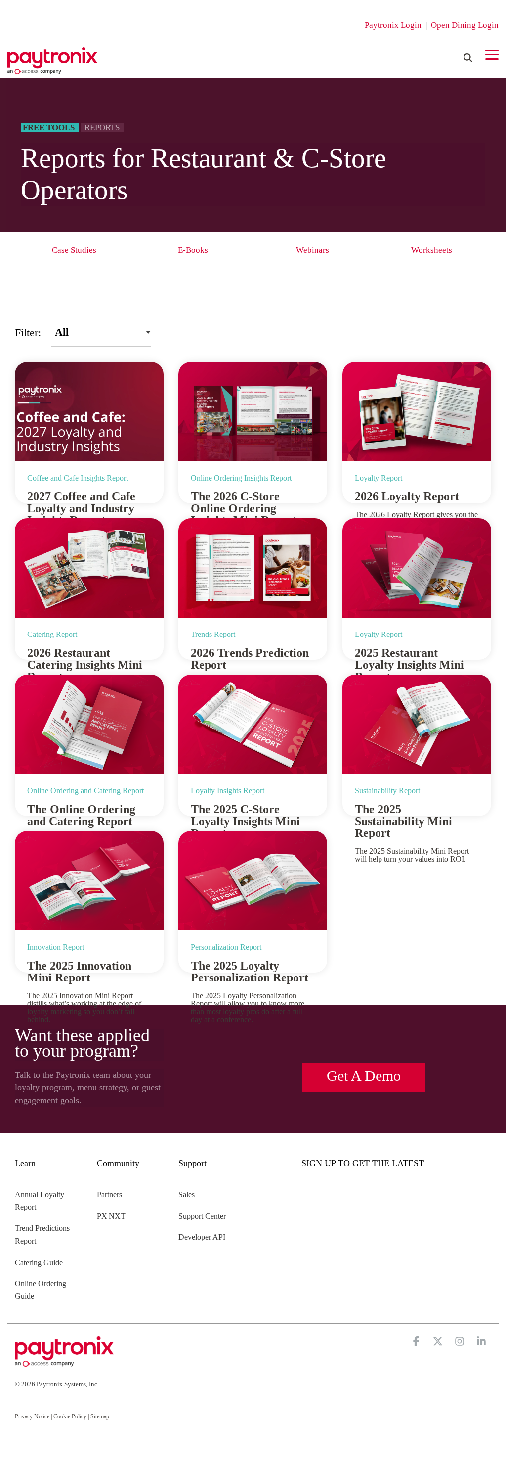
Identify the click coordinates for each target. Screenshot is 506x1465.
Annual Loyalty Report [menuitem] (40, 1201)
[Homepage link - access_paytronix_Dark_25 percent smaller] (64, 1362)
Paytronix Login (393, 25)
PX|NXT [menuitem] (111, 1216)
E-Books (193, 250)
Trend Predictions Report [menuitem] (43, 1234)
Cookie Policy (69, 1416)
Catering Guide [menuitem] (39, 1262)
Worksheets (431, 250)
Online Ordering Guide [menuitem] (41, 1290)
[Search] (468, 58)
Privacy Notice (32, 1416)
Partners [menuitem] (109, 1194)
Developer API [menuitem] (201, 1237)
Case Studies (74, 250)
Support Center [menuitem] (202, 1216)
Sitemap (99, 1416)
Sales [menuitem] (186, 1194)
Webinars (312, 250)
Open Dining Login (465, 25)
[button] (492, 54)
